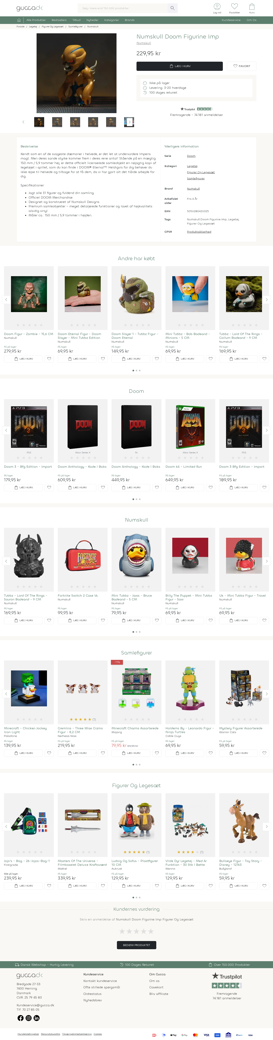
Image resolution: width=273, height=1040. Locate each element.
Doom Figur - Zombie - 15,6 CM (28, 334)
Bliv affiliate (158, 994)
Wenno (170, 869)
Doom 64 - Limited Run (183, 467)
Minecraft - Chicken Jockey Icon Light (25, 730)
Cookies (98, 1034)
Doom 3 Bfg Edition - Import (241, 467)
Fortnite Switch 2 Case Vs (78, 595)
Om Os (251, 20)
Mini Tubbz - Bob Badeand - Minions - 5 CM (187, 336)
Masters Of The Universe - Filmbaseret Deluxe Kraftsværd (82, 863)
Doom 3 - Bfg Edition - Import (28, 467)
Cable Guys (173, 736)
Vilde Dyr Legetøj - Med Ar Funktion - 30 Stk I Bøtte (186, 863)
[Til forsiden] (30, 8)
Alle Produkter (36, 20)
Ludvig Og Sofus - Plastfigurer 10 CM (135, 863)
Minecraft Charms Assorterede (135, 728)
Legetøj (192, 166)
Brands (130, 20)
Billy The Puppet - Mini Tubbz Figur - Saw (188, 597)
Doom (191, 156)
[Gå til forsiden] (30, 975)
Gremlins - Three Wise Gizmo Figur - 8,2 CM (80, 730)
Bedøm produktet (136, 945)
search (173, 8)
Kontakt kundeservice (100, 981)
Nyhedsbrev (92, 1000)
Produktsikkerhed (199, 232)
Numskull (143, 43)
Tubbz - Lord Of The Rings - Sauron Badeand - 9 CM (25, 597)
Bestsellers (59, 20)
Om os (154, 981)
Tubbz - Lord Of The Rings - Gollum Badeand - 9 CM (241, 336)
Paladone (10, 736)
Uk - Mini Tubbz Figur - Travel (242, 595)
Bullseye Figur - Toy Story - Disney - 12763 (240, 863)
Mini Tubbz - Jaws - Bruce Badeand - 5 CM (132, 597)
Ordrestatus (92, 994)
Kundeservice (231, 20)
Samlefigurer (196, 178)
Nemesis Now (67, 736)
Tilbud (77, 20)
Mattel (62, 869)
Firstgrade (11, 865)
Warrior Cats (227, 732)
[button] (23, 122)
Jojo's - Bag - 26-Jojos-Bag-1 (27, 861)
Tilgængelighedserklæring (77, 1034)
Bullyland (225, 869)
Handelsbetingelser (28, 1034)
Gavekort (156, 987)
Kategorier (111, 20)
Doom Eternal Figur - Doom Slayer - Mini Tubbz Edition (79, 336)
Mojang (117, 732)
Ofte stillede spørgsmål (101, 987)
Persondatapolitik (50, 1034)
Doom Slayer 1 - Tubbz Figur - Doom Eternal (135, 336)
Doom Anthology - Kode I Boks (82, 467)
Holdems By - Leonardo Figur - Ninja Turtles (189, 730)
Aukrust (117, 869)
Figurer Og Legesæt (201, 172)
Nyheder (92, 20)
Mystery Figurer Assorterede (240, 728)
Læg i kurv (179, 66)
